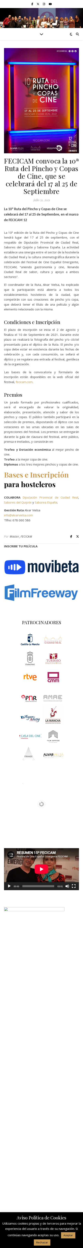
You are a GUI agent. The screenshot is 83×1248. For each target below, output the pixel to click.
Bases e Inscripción (36, 474)
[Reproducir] (9, 886)
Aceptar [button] (68, 1235)
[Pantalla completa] (74, 886)
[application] (41, 869)
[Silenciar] (67, 886)
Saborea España (46, 502)
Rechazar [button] (42, 1242)
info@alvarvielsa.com (18, 515)
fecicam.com (24, 382)
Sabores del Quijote (18, 502)
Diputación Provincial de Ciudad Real (50, 497)
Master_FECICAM (21, 536)
